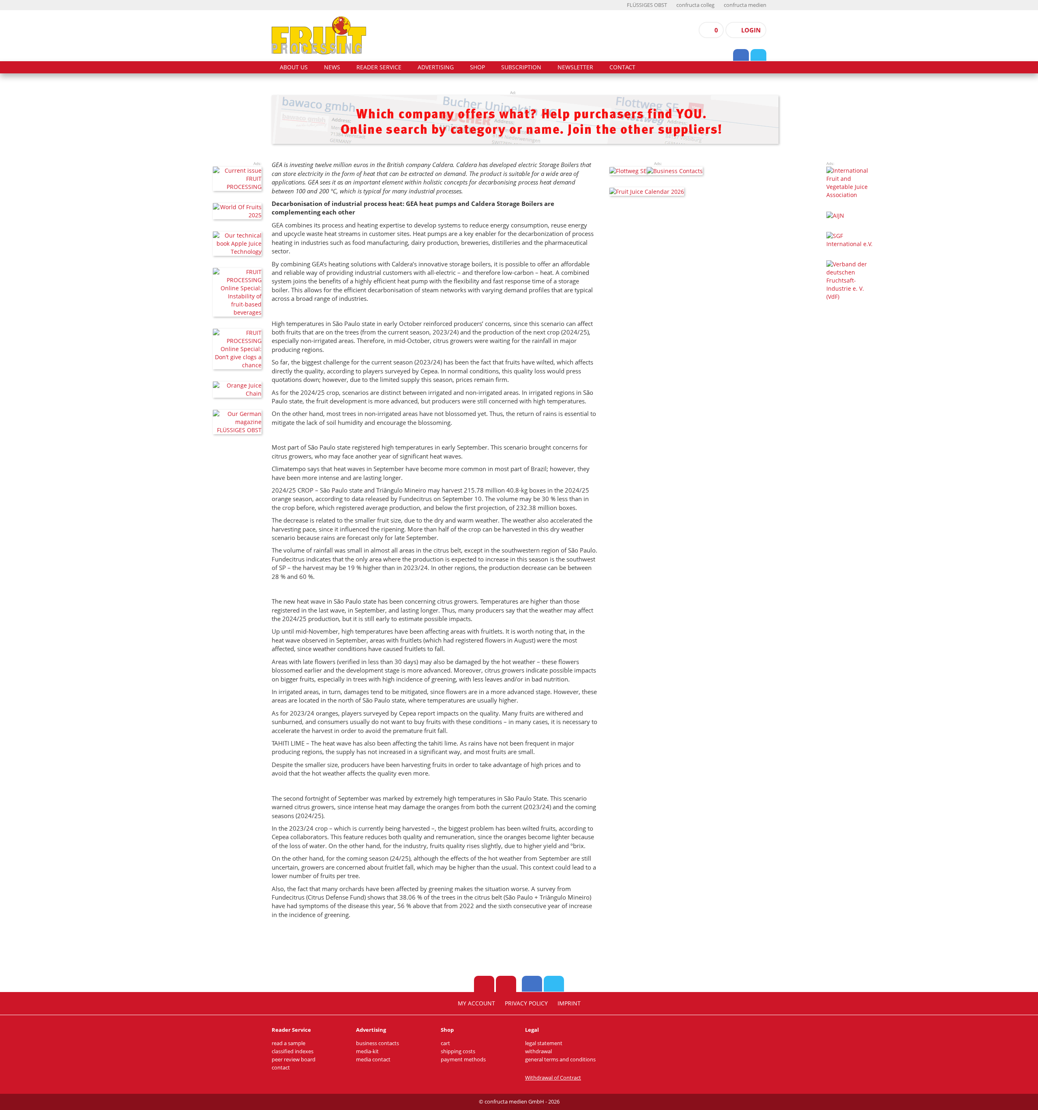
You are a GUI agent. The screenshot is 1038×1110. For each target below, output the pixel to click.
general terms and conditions (560, 1059)
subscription (521, 67)
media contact (373, 1059)
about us (294, 67)
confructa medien (745, 5)
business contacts (377, 1043)
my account (476, 1003)
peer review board (293, 1059)
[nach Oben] (484, 984)
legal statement (543, 1043)
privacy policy (526, 1003)
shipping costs (458, 1051)
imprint (569, 1003)
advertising (436, 67)
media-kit (367, 1051)
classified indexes (292, 1051)
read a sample (288, 1043)
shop (477, 67)
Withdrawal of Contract (553, 1077)
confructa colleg (695, 5)
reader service (378, 67)
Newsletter (575, 67)
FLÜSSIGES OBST (647, 5)
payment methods (463, 1059)
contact (622, 67)
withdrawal (538, 1051)
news (332, 67)
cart (445, 1043)
